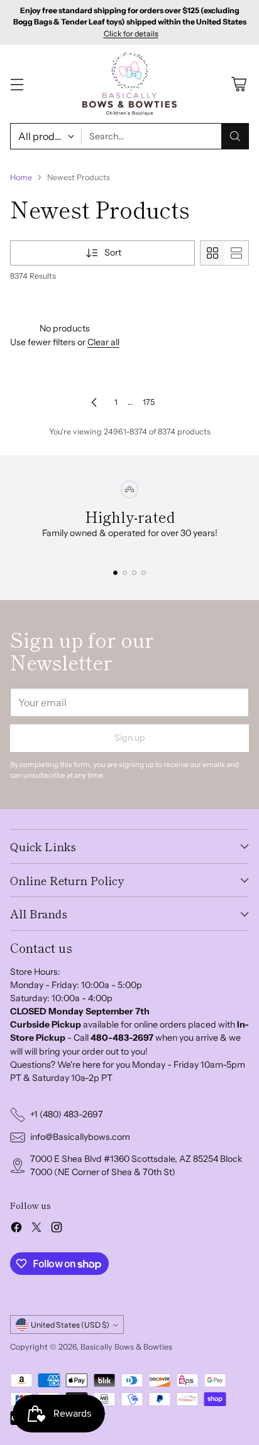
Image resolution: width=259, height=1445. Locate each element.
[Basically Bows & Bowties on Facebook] (16, 1229)
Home (21, 177)
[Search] (235, 136)
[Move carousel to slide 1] (115, 573)
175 (149, 402)
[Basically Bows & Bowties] (129, 84)
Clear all (103, 342)
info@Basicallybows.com (80, 1136)
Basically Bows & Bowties (126, 1346)
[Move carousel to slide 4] (143, 573)
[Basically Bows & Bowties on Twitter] (36, 1229)
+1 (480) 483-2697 (66, 1114)
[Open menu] (17, 84)
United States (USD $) (70, 1325)
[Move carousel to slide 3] (134, 573)
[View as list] (236, 253)
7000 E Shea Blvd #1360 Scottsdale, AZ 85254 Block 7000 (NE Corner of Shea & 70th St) (136, 1165)
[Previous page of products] (94, 402)
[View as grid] (212, 253)
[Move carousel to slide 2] (125, 573)
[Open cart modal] (238, 84)
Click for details (131, 33)
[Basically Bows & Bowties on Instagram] (56, 1229)
